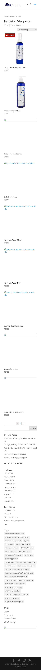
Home (6, 17)
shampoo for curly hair (12, 591)
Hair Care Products (11, 517)
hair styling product (11, 559)
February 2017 (9, 501)
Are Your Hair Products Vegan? (15, 458)
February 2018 (9, 477)
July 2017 (7, 498)
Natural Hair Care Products (14, 521)
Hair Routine (29, 555)
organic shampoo (11, 580)
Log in (6, 612)
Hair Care (7, 514)
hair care (8, 548)
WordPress (21, 667)
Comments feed (10, 618)
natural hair (32, 562)
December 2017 (10, 484)
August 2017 (8, 494)
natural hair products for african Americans (19, 573)
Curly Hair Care (9, 510)
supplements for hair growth (14, 602)
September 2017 (10, 491)
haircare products (11, 551)
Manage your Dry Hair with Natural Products (20, 444)
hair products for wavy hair (13, 555)
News (6, 524)
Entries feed (8, 615)
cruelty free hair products (13, 541)
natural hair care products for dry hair (17, 569)
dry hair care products (22, 544)
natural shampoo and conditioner (16, 577)
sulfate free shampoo (12, 598)
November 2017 (10, 487)
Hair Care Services (25, 551)
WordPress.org (9, 622)
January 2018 (9, 480)
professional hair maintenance (15, 584)
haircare (15, 548)
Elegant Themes (21, 664)
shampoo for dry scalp (12, 595)
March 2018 (8, 473)
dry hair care (9, 544)
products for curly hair (26, 580)
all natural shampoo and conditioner (17, 537)
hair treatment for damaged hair (15, 562)
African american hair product (14, 534)
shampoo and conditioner (13, 587)
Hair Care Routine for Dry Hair (15, 454)
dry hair (26, 541)
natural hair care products (26, 566)
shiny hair (25, 595)
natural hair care (10, 566)
